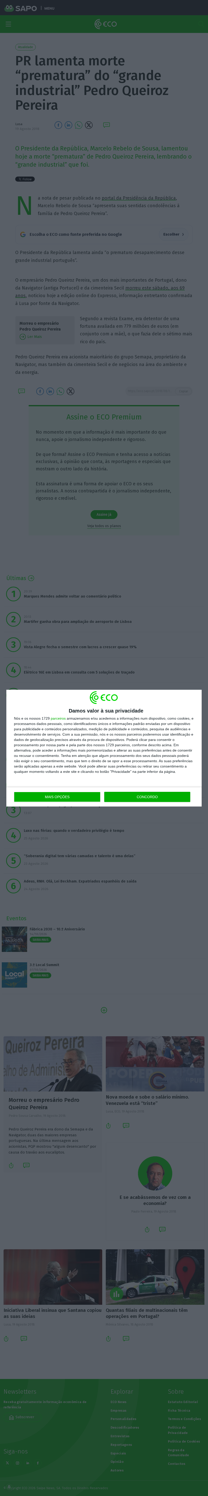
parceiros (58, 718)
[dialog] (104, 748)
